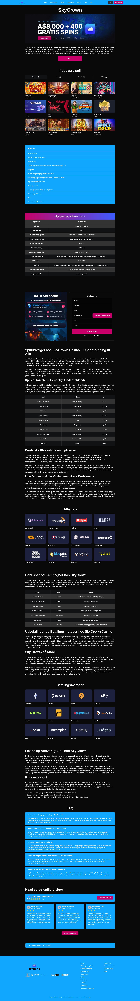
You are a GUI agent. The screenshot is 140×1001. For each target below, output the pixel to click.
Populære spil (32, 153)
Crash (80, 77)
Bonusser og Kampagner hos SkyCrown (41, 174)
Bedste (34, 77)
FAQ (29, 198)
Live (57, 77)
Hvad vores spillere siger (36, 202)
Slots (103, 77)
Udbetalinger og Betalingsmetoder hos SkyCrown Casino (46, 178)
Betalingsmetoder (33, 186)
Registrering (32, 161)
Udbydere (31, 170)
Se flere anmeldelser (70, 933)
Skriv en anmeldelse (105, 897)
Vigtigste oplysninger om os (37, 157)
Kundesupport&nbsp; (34, 194)
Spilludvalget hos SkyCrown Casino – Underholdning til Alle (47, 165)
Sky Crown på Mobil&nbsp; (36, 182)
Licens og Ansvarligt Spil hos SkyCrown (40, 190)
